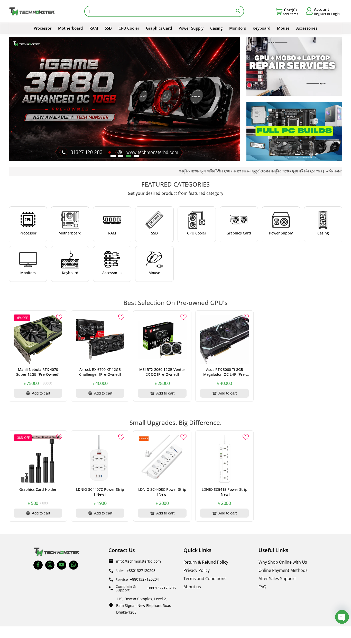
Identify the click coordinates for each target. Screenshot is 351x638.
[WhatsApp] (73, 565)
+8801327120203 (141, 570)
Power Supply (191, 28)
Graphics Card (159, 28)
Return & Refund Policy (205, 562)
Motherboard (70, 28)
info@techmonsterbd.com (138, 561)
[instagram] (49, 565)
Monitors (237, 28)
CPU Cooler (128, 28)
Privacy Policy (196, 570)
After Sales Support (277, 578)
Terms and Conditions (204, 578)
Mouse (283, 28)
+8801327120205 (161, 587)
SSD (108, 28)
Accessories (306, 28)
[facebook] (38, 565)
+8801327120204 (144, 579)
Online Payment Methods (283, 570)
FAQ (262, 587)
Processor (42, 28)
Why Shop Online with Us (282, 562)
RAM (93, 28)
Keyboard (261, 28)
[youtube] (61, 565)
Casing (216, 28)
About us (192, 587)
